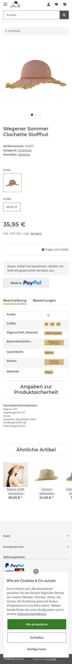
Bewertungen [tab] (44, 300)
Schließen (37, 637)
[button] (48, 4)
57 (58, 324)
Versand (35, 233)
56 (52, 324)
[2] (26, 282)
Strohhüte (24, 150)
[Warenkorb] (64, 4)
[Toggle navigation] (5, 2)
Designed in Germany (54, 342)
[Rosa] (48, 315)
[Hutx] (15, 4)
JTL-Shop (51, 659)
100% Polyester (53, 333)
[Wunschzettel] (56, 4)
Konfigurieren (36, 649)
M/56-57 (11, 207)
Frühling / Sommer (54, 362)
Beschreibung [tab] (14, 300)
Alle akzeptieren (37, 624)
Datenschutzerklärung (31, 614)
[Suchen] (64, 15)
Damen (49, 352)
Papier (48, 372)
